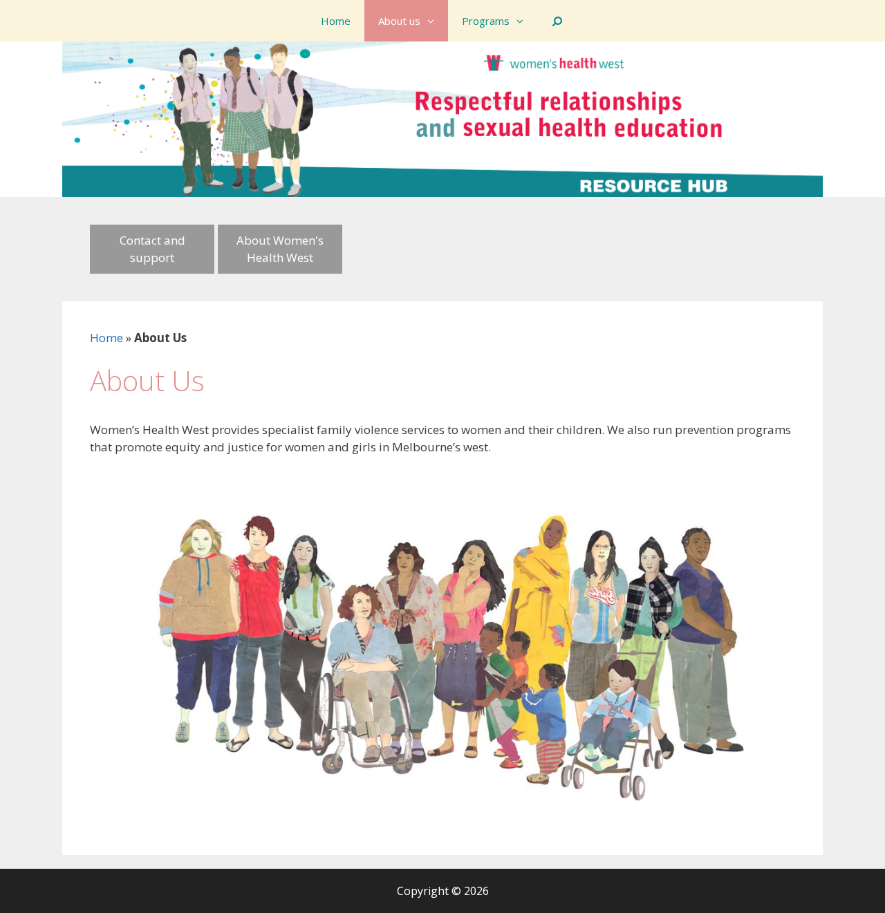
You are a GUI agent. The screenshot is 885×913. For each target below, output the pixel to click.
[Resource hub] (442, 118)
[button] (434, 20)
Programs (486, 21)
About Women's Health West (280, 249)
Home (336, 21)
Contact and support (152, 249)
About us (399, 21)
